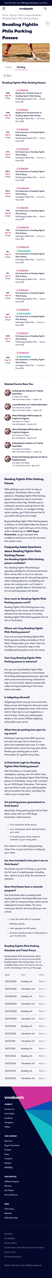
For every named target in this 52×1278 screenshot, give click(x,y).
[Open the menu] (4, 8)
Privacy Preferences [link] (12, 1256)
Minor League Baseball (29, 15)
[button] (7, 75)
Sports (13, 15)
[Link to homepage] (26, 8)
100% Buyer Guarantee (29, 3)
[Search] (45, 8)
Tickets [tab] (8, 67)
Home (5, 15)
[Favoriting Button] (47, 23)
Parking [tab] (21, 67)
